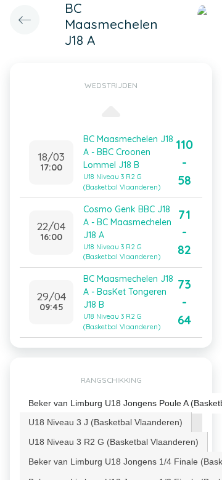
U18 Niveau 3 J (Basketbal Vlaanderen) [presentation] (105, 422)
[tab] (106, 422)
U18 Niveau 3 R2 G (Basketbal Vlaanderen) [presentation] (113, 442)
